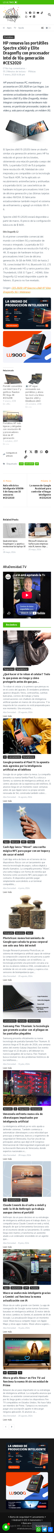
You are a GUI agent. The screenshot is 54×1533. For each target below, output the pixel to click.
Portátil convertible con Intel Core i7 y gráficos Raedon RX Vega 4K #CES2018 (12, 392)
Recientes (11, 624)
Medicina (20, 933)
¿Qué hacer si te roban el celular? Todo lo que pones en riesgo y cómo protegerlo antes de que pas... (26, 677)
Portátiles (9, 37)
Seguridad (9, 669)
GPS (26, 1288)
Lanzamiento (14, 757)
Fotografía (8, 933)
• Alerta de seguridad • (19, 1517)
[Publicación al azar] (42, 28)
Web (24, 1200)
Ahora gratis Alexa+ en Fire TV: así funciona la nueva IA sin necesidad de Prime (25, 1381)
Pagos (31, 842)
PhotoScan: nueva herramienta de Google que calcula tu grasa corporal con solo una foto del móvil (25, 941)
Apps (9, 28)
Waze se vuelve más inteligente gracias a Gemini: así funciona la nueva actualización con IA (27, 1296)
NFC (24, 842)
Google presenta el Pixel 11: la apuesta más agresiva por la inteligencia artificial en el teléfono (26, 765)
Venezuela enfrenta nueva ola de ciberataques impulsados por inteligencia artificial (23, 1117)
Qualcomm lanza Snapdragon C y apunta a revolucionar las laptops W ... (14, 545)
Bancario (15, 842)
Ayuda (21, 28)
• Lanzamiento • (38, 1517)
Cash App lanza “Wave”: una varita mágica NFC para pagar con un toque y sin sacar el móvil (26, 850)
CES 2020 (29, 464)
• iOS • (25, 1520)
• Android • (17, 1520)
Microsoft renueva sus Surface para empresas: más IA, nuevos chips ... (38, 544)
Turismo (34, 1288)
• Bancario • (27, 1523)
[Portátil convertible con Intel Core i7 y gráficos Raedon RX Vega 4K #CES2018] (12, 379)
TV (15, 28)
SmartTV (12, 1372)
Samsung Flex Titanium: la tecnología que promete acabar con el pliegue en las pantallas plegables (26, 1029)
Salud (29, 933)
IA (4, 28)
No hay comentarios (15, 68)
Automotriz (16, 1288)
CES (21, 464)
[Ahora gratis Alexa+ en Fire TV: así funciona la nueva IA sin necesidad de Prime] (27, 1352)
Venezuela (36, 1109)
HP (37, 464)
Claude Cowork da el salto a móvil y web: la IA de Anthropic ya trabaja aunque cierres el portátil (24, 1208)
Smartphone (21, 669)
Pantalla (22, 1021)
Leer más (7, 716)
